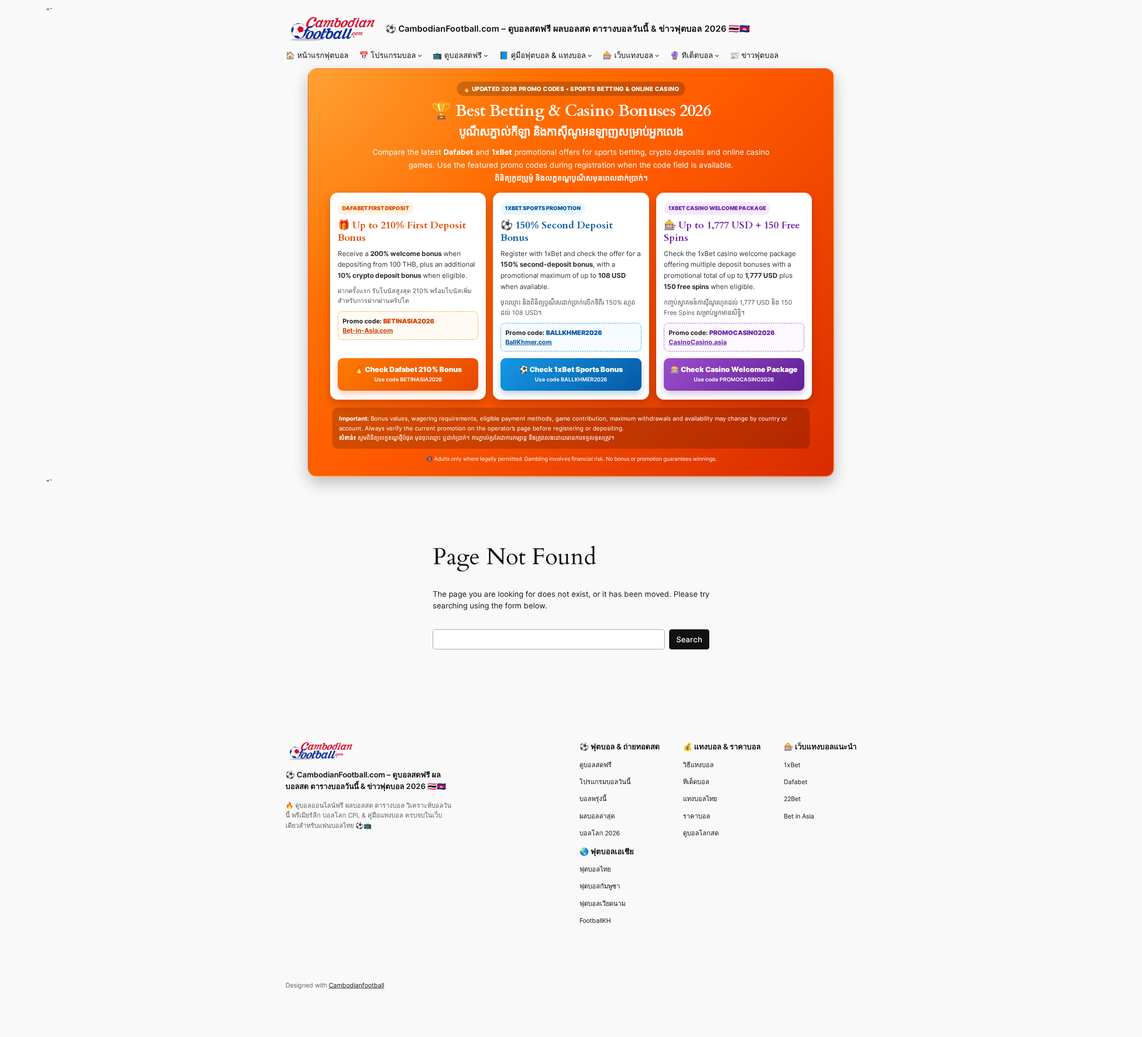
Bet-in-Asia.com (368, 330)
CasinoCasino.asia (698, 342)
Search (689, 639)
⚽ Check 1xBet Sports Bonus (571, 374)
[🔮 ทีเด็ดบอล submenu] (717, 55)
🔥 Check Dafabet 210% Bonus (408, 374)
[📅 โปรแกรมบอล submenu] (420, 55)
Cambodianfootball (356, 985)
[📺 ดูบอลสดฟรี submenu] (486, 55)
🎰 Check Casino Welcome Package (734, 374)
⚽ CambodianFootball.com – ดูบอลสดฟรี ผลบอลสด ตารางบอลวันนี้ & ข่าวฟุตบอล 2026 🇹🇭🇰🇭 (567, 28)
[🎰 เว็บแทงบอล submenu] (657, 55)
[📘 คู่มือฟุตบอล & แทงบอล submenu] (590, 55)
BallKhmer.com (528, 342)
